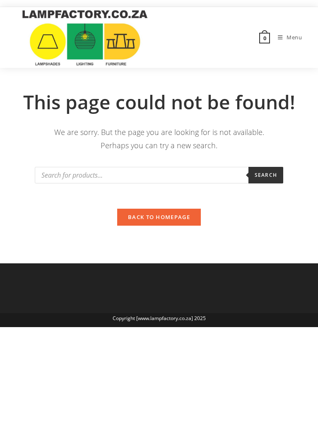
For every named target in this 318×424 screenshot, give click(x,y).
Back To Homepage (159, 217)
